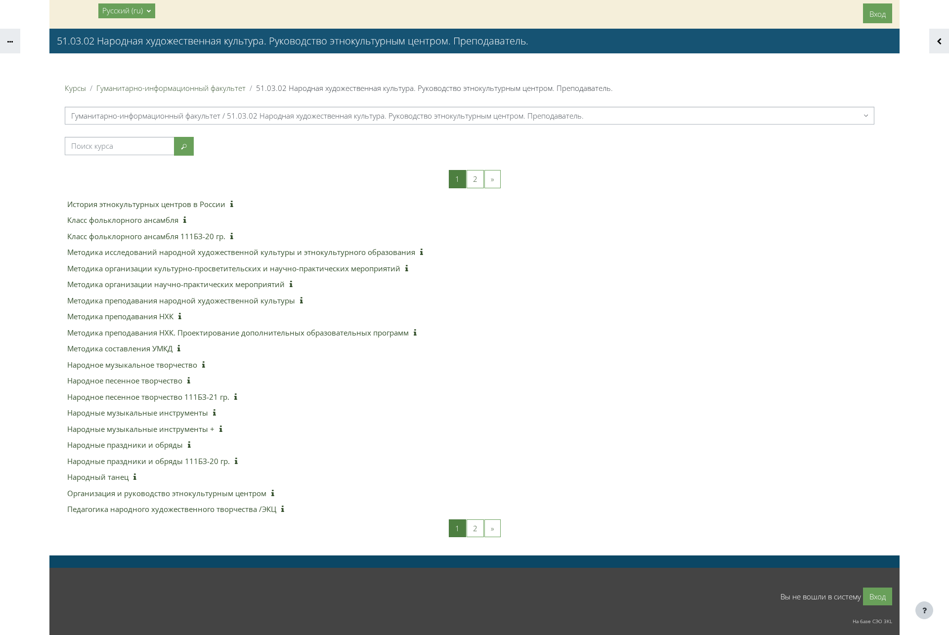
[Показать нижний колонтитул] (924, 610)
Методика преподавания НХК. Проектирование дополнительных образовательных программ (238, 333)
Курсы (75, 88)
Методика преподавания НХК (120, 316)
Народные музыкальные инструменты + (141, 429)
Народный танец (98, 477)
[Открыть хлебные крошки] (10, 41)
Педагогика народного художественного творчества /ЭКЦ (171, 509)
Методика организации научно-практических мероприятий (176, 284)
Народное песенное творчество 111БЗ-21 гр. (148, 397)
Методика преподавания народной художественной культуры (181, 300)
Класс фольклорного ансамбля (122, 220)
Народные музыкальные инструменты (137, 413)
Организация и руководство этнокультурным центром (166, 493)
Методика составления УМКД (120, 348)
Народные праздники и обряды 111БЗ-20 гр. (148, 461)
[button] (126, 10)
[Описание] (234, 204)
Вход (877, 14)
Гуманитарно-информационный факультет (171, 88)
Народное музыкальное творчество (132, 365)
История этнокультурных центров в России (146, 204)
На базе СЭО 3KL (872, 621)
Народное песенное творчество (124, 380)
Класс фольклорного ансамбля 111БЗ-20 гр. (146, 236)
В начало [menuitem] (76, 10)
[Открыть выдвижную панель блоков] (939, 41)
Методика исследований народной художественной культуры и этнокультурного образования (241, 252)
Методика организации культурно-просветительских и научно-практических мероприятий (233, 268)
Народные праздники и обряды (125, 445)
